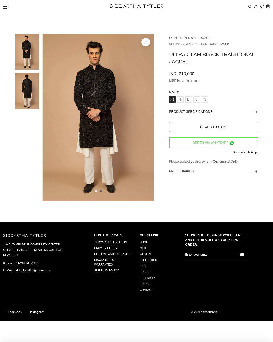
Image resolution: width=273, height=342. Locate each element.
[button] (8, 8)
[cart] (268, 6)
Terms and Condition (110, 242)
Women (145, 254)
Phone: (8, 263)
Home (173, 37)
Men (143, 248)
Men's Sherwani (196, 37)
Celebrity (147, 278)
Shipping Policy (106, 270)
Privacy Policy (106, 248)
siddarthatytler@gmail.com (32, 270)
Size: (174, 92)
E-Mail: (8, 270)
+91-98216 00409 (26, 263)
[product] (145, 42)
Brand (144, 284)
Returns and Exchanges (113, 254)
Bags (144, 266)
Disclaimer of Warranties (105, 262)
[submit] (242, 254)
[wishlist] (262, 6)
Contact (146, 289)
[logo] (136, 6)
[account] (256, 6)
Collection (148, 260)
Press (144, 272)
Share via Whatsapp (245, 152)
